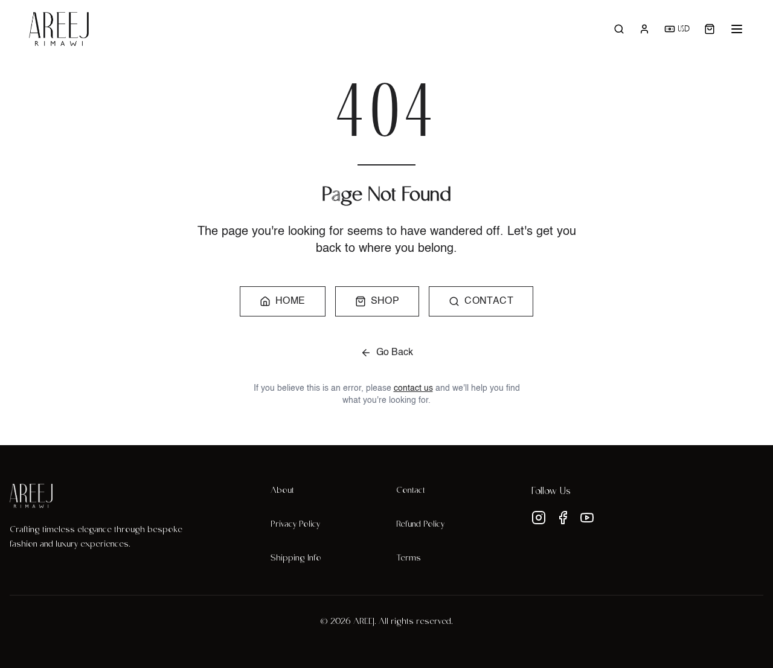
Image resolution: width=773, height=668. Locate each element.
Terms (408, 559)
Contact (410, 491)
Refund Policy (420, 525)
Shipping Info (296, 559)
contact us (413, 388)
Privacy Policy (295, 525)
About (282, 491)
